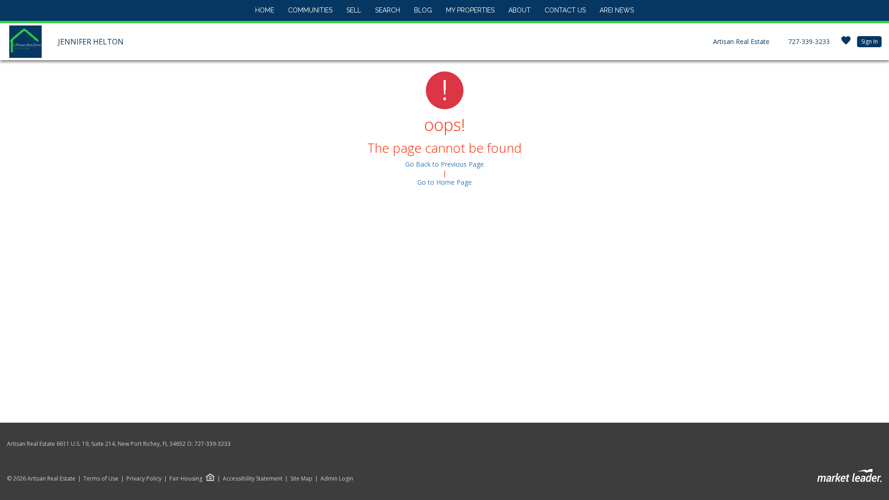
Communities (310, 10)
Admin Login (336, 478)
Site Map (301, 478)
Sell (353, 10)
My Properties (470, 10)
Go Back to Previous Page (444, 164)
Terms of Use (101, 478)
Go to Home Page (444, 182)
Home (264, 10)
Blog (423, 10)
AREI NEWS (617, 10)
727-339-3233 (809, 41)
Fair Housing (185, 478)
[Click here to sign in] (845, 43)
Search (387, 10)
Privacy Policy (144, 478)
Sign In (869, 41)
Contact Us (565, 10)
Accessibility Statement (252, 478)
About (519, 10)
